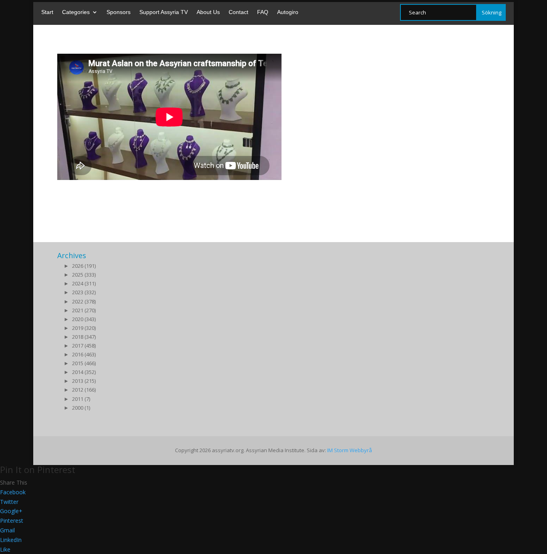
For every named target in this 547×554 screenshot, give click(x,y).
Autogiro (287, 12)
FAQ (262, 12)
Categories (76, 12)
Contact (238, 12)
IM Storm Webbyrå (349, 450)
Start (47, 12)
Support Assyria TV (163, 12)
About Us (208, 12)
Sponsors (119, 12)
